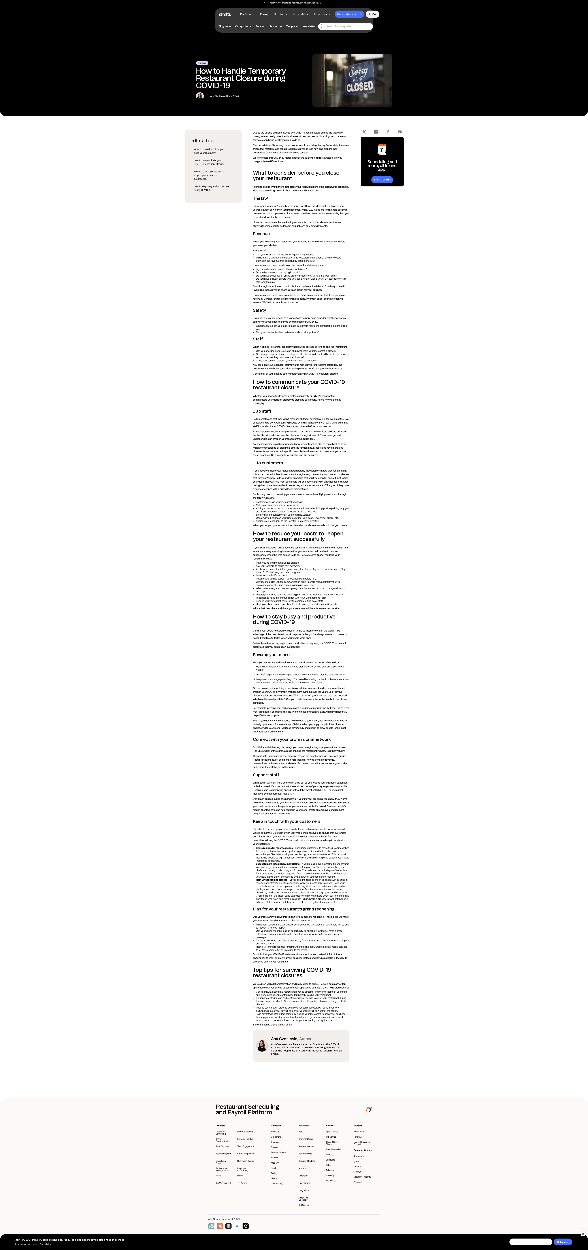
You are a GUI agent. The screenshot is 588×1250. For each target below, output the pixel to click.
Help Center (359, 1131)
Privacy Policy (45, 1244)
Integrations (304, 1190)
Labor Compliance (245, 1153)
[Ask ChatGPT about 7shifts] (211, 1226)
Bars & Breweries (333, 1149)
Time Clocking (222, 1146)
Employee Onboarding (242, 1169)
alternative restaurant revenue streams (292, 991)
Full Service (331, 1136)
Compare (275, 1142)
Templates (292, 26)
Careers (274, 1147)
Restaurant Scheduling (221, 1132)
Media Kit (275, 1162)
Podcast (261, 26)
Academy (303, 1168)
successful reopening (312, 916)
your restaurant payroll (276, 600)
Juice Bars (330, 1159)
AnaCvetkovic (218, 96)
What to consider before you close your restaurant (209, 151)
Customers (276, 1136)
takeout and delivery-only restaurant (290, 257)
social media (292, 505)
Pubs (328, 1165)
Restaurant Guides (306, 1146)
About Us (275, 1131)
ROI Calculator (305, 1205)
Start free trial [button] (382, 179)
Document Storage (245, 1161)
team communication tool (300, 438)
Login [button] (372, 14)
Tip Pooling (242, 1183)
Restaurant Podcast (307, 1161)
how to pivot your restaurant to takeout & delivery (309, 286)
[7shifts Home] (225, 14)
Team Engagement (245, 1146)
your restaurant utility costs (322, 604)
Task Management (224, 1153)
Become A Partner (279, 1152)
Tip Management (223, 1183)
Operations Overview (221, 1162)
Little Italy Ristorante (362, 1177)
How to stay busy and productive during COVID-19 (211, 188)
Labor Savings (305, 1183)
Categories (241, 26)
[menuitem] (225, 26)
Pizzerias (330, 1154)
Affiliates (274, 1157)
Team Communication (223, 1140)
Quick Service (332, 1131)
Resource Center (306, 1139)
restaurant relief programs (280, 569)
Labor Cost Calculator (303, 1198)
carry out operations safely (271, 321)
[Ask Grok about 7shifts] (246, 1226)
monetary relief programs (313, 364)
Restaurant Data (305, 1153)
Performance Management (222, 1169)
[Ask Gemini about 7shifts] (237, 1226)
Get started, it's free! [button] (349, 14)
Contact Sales (277, 1183)
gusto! (356, 1161)
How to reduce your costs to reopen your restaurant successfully (209, 175)
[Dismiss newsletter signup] (583, 1233)
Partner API (358, 1136)
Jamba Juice (359, 1156)
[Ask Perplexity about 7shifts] (228, 1226)
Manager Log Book (245, 1139)
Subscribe (562, 1242)
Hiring (218, 1175)
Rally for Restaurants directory (303, 520)
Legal (273, 1168)
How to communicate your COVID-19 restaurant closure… (210, 162)
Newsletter (309, 26)
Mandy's (357, 1171)
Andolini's (358, 1182)
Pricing (274, 1173)
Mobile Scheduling (245, 1131)
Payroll (240, 1175)
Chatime (357, 1166)
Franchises (331, 1180)
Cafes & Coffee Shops (332, 1143)
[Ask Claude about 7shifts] (220, 1226)
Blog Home (225, 26)
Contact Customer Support (362, 1143)
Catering (330, 1175)
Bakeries (330, 1170)
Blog (301, 1131)
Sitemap (274, 1178)
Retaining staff (260, 789)
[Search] (322, 26)
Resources (276, 26)
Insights (202, 63)
